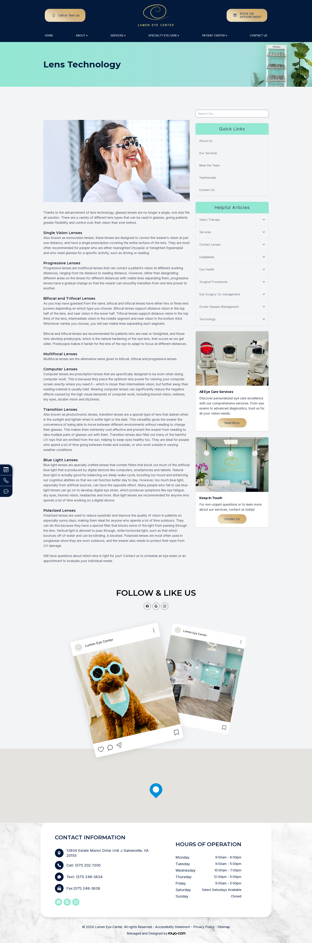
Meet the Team (209, 165)
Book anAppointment (251, 15)
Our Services (208, 153)
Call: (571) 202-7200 (83, 865)
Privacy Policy (203, 927)
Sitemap (224, 927)
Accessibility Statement (172, 927)
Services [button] (116, 35)
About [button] (80, 35)
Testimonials (207, 177)
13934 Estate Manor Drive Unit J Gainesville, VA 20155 (107, 853)
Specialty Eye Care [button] (162, 35)
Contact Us (258, 35)
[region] (156, 798)
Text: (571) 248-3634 (84, 877)
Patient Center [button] (213, 35)
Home (49, 35)
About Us (205, 141)
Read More (232, 423)
